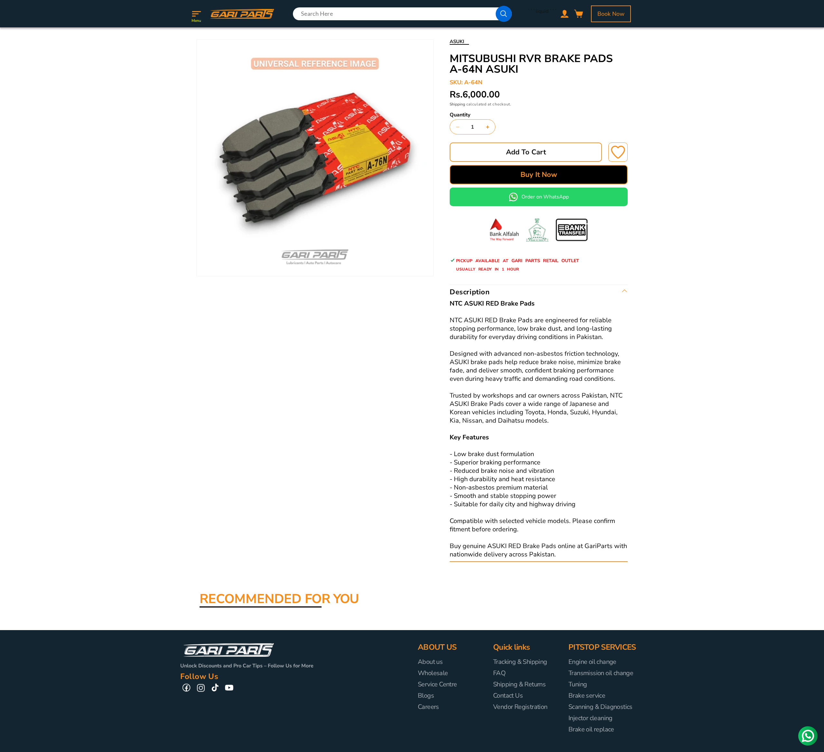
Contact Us (508, 695)
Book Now (610, 14)
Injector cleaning (590, 718)
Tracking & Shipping (520, 662)
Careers (428, 706)
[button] (196, 14)
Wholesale (433, 673)
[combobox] (402, 13)
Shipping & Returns (519, 684)
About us (430, 662)
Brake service (586, 695)
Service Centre (437, 684)
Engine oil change (592, 662)
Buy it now (538, 174)
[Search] (504, 14)
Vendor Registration (520, 706)
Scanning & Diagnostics (600, 706)
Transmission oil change (600, 673)
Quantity (460, 114)
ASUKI (457, 41)
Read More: (570, 554)
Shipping (457, 104)
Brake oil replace (591, 729)
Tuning (577, 684)
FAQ (499, 673)
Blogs (426, 695)
